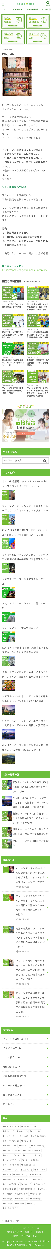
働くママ (41, 1170)
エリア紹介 (11, 1057)
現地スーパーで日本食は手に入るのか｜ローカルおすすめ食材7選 (31, 832)
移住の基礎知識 (32, 9)
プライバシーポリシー (30, 1235)
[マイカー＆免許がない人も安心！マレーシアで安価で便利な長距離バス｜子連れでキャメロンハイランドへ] (8, 568)
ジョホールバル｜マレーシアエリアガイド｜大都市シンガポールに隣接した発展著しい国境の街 (25, 723)
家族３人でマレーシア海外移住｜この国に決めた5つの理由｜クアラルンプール (31, 787)
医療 (8, 1174)
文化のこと (10, 1189)
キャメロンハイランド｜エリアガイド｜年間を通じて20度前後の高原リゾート (25, 747)
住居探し (27, 1170)
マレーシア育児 (12, 1165)
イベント (23, 1131)
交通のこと (29, 1165)
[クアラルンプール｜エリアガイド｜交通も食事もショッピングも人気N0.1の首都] (8, 710)
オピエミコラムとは (30, 1228)
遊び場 (20, 1203)
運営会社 (29, 1232)
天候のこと (25, 1179)
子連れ (27, 1184)
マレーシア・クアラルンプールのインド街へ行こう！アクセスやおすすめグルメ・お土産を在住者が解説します (25, 508)
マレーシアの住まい (15, 1039)
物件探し (36, 1194)
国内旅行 (36, 1174)
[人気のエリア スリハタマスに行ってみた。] (8, 592)
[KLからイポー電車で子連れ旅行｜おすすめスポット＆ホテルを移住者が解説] (8, 661)
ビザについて (12, 1048)
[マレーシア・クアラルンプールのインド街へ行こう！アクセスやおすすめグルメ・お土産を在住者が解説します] (8, 519)
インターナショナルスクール (16, 1136)
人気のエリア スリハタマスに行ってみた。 (24, 581)
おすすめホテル (12, 1126)
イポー (36, 1131)
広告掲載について (14, 1232)
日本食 (8, 1194)
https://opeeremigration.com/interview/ (25, 270)
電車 (32, 1203)
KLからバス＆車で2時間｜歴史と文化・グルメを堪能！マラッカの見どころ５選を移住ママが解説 (25, 532)
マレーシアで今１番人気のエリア (20, 628)
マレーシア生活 (12, 1160)
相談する (40, 1232)
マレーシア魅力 (14, 1085)
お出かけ (9, 1131)
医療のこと (21, 1174)
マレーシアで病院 (33, 1150)
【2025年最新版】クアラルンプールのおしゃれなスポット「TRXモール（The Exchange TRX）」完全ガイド (25, 484)
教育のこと (41, 1184)
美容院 (8, 1198)
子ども (38, 1179)
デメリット (29, 1141)
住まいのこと (11, 1170)
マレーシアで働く (12, 1150)
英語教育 (36, 1198)
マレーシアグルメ (12, 1155)
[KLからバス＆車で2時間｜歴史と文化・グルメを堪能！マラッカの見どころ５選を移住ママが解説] (8, 543)
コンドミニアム (12, 1141)
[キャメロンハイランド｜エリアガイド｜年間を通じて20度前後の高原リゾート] (8, 758)
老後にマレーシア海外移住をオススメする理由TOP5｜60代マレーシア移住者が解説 (31, 818)
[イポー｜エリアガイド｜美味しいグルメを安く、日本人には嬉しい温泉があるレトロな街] (8, 685)
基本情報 (10, 1179)
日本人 (43, 1189)
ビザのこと (10, 1145)
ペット (25, 1145)
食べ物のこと (11, 1208)
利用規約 (14, 1235)
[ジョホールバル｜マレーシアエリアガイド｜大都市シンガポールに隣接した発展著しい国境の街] (8, 734)
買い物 (8, 1203)
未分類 (8, 1104)
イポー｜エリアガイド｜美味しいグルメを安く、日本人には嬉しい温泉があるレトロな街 (25, 674)
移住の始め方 (17, 9)
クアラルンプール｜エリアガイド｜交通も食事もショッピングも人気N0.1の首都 (25, 699)
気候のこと (22, 1194)
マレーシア (38, 1145)
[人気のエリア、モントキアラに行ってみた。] (8, 617)
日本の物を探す (28, 1189)
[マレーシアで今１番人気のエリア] (8, 637)
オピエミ (5, 9)
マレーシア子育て (33, 1155)
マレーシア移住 (31, 1160)
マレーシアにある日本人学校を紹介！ (31, 843)
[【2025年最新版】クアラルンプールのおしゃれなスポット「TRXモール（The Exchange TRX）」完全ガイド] (8, 495)
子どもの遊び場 (12, 1184)
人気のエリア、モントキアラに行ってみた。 (24, 606)
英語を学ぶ (22, 1198)
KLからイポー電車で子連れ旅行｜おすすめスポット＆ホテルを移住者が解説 (25, 650)
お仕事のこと (30, 1126)
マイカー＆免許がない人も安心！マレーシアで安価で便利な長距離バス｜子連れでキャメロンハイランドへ (25, 557)
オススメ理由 (39, 1136)
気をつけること (14, 1095)
